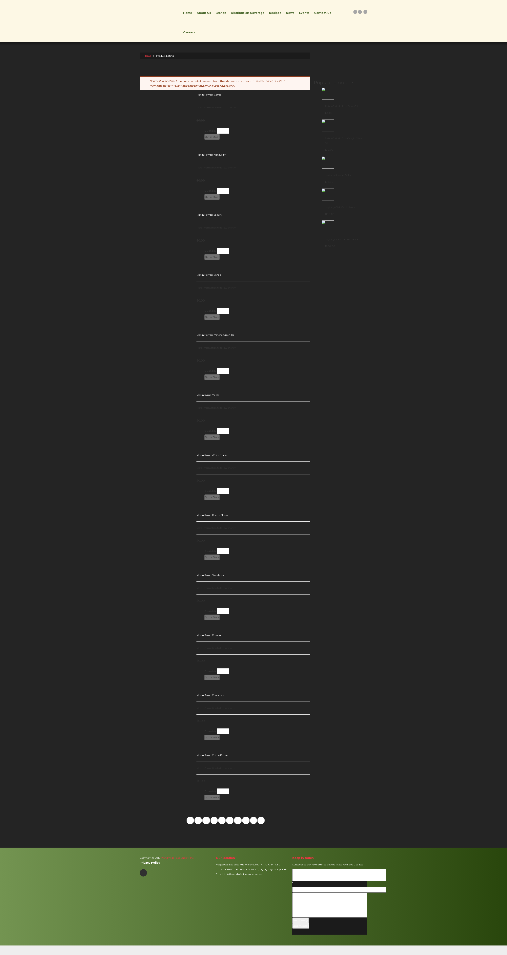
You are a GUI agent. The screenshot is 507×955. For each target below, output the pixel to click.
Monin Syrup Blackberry (210, 575)
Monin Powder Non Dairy (211, 154)
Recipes (275, 13)
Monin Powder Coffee (208, 94)
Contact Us (322, 13)
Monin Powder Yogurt (209, 214)
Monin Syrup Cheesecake (210, 695)
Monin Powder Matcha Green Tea (215, 334)
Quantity (210, 130)
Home (187, 13)
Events (304, 13)
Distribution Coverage (247, 13)
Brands (221, 13)
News (290, 13)
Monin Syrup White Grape (211, 454)
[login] (355, 11)
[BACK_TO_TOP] (253, 950)
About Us (204, 13)
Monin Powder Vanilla (208, 274)
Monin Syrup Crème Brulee (212, 755)
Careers (189, 32)
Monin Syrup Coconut (209, 635)
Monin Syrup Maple (207, 394)
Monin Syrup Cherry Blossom (213, 514)
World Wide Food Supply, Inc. (177, 857)
